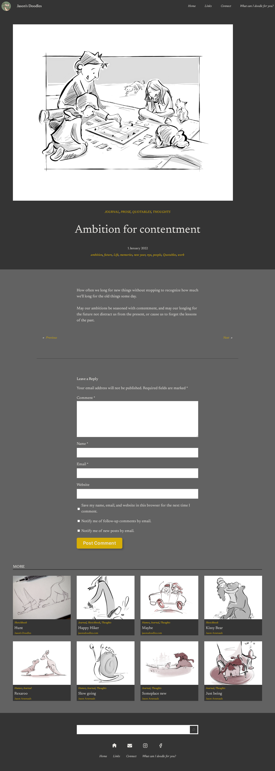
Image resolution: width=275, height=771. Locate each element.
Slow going (87, 693)
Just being (214, 693)
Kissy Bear (214, 628)
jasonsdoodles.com (88, 633)
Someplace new (154, 693)
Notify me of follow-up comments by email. (116, 521)
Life (116, 255)
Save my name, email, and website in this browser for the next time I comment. (135, 508)
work (181, 255)
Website (83, 485)
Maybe (147, 628)
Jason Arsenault (214, 633)
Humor (146, 622)
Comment (86, 398)
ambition (97, 255)
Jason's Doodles (29, 6)
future (108, 255)
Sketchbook (20, 622)
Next (226, 337)
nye (149, 255)
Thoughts (161, 212)
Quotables (141, 212)
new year (140, 255)
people (157, 255)
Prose (126, 212)
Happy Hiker (88, 628)
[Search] (193, 729)
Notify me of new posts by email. (107, 531)
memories (126, 255)
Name (82, 444)
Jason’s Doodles (22, 633)
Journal (112, 212)
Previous (51, 337)
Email (82, 464)
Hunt (18, 628)
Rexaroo (21, 693)
